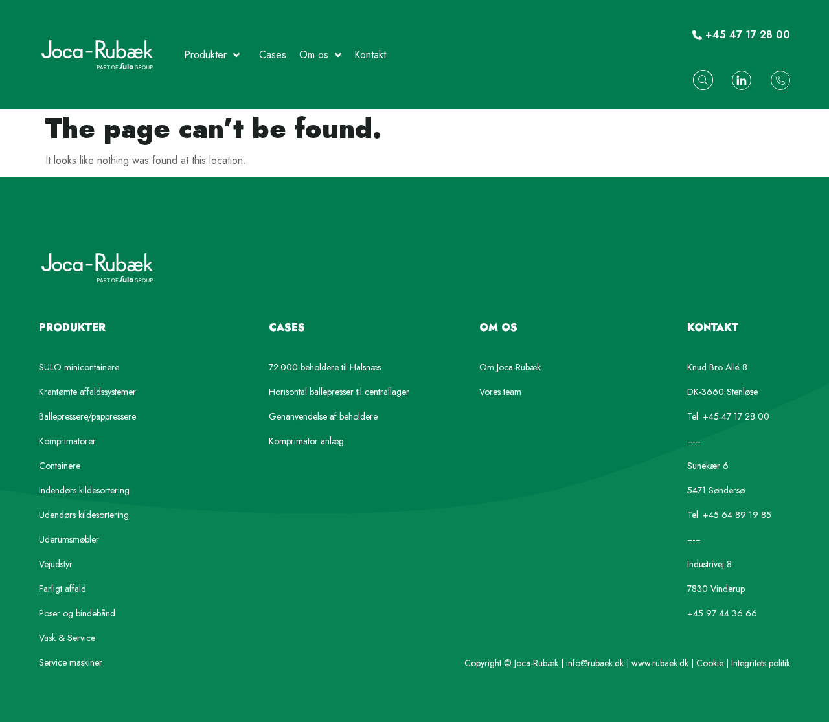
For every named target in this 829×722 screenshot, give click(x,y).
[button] (703, 80)
